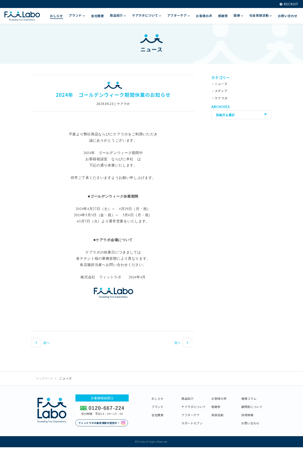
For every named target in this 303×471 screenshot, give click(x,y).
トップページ (44, 378)
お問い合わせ (250, 423)
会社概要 (158, 415)
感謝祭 (215, 407)
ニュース (221, 83)
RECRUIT (291, 4)
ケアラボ (221, 98)
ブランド (158, 407)
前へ (46, 342)
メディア (221, 91)
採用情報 (247, 415)
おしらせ (158, 398)
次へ (177, 342)
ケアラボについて (193, 407)
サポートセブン (192, 423)
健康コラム (249, 398)
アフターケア (190, 415)
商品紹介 (187, 398)
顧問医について (252, 407)
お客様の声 (219, 398)
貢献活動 (217, 415)
